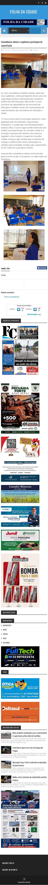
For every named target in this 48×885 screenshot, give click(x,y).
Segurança (6, 643)
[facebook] (38, 2)
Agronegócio (7, 625)
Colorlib (27, 882)
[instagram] (42, 2)
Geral (4, 638)
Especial (5, 634)
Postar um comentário (11, 296)
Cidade (35, 50)
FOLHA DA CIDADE (23, 12)
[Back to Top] (24, 879)
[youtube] (45, 2)
